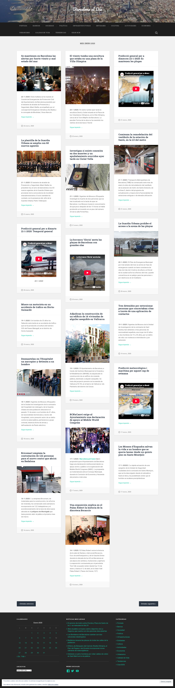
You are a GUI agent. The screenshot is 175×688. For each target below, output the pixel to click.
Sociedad (50, 26)
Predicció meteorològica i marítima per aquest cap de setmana (133, 370)
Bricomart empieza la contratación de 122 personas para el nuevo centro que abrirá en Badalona (38, 457)
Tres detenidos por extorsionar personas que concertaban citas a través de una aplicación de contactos (136, 309)
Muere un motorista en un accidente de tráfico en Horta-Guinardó (37, 307)
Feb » (23, 656)
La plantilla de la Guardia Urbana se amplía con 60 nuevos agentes (35, 143)
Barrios (36, 26)
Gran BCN (76, 33)
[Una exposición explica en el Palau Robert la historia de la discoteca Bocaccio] (87, 530)
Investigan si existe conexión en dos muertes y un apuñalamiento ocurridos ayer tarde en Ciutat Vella (87, 154)
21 (26, 648)
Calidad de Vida (42, 33)
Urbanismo (24, 33)
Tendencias (60, 33)
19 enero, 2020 (28, 344)
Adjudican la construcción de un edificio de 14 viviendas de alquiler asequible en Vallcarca (87, 316)
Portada (23, 26)
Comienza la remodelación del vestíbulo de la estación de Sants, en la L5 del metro (135, 137)
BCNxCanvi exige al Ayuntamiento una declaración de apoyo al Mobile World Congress (87, 418)
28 (26, 653)
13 (20, 643)
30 (38, 653)
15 (32, 643)
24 (44, 648)
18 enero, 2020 (28, 439)
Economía (146, 26)
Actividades (130, 26)
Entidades (101, 26)
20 (20, 648)
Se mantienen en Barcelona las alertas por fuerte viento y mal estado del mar (38, 58)
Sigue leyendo (30, 117)
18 (50, 643)
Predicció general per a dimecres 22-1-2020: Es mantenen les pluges (131, 58)
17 (44, 643)
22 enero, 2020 (28, 126)
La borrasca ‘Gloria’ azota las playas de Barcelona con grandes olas (86, 242)
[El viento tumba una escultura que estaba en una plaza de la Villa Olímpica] (87, 85)
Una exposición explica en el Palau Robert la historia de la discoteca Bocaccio (86, 507)
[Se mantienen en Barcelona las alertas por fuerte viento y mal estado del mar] (39, 78)
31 (44, 653)
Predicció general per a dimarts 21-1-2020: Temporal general (38, 230)
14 (26, 643)
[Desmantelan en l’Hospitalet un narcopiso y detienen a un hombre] (39, 382)
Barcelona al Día (87, 9)
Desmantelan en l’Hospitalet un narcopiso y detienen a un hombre (37, 361)
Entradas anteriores (27, 604)
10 (44, 638)
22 (32, 648)
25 (50, 648)
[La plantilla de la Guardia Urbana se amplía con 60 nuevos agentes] (39, 164)
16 (38, 643)
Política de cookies (53, 684)
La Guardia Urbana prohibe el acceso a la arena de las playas (135, 225)
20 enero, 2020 (126, 291)
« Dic (18, 656)
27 (20, 653)
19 (56, 643)
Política (63, 26)
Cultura (115, 26)
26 (56, 648)
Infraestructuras (82, 26)
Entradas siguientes (148, 604)
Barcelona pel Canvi (88, 459)
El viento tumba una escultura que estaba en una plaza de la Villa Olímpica (87, 58)
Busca (156, 32)
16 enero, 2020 (28, 530)
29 (32, 653)
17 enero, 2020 (126, 432)
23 (38, 648)
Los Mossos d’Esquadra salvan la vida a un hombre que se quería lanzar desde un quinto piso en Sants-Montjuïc (135, 450)
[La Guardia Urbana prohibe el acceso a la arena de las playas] (136, 244)
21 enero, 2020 (126, 120)
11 (50, 638)
